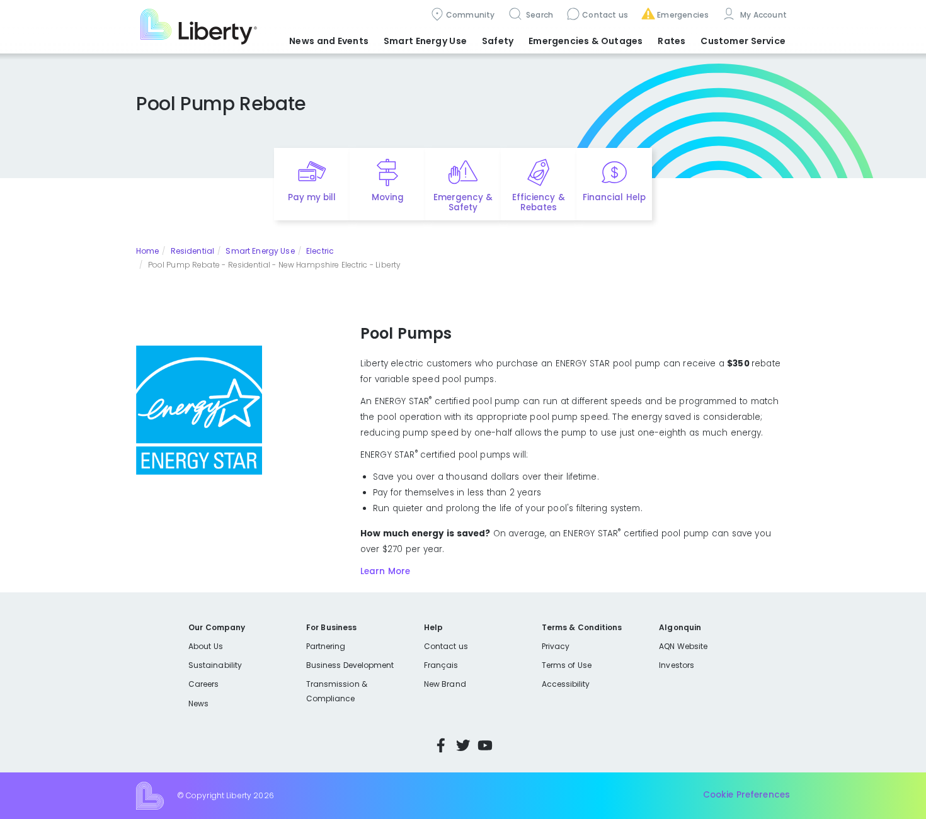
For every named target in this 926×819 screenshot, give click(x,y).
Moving (388, 197)
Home (147, 251)
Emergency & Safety (463, 202)
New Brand (445, 684)
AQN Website (683, 646)
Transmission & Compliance (336, 691)
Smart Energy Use (260, 251)
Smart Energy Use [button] (425, 41)
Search (539, 14)
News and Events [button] (329, 41)
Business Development (350, 665)
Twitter (463, 745)
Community (470, 14)
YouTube (485, 745)
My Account (762, 14)
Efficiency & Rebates (538, 202)
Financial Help (614, 197)
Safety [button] (497, 41)
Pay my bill (312, 197)
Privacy (555, 646)
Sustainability (215, 665)
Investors (676, 665)
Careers (203, 684)
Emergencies (683, 14)
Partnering (326, 646)
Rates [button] (671, 41)
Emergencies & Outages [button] (586, 41)
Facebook (441, 745)
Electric (320, 251)
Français (441, 665)
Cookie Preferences (746, 795)
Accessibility (566, 684)
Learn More (385, 571)
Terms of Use (567, 665)
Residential (192, 251)
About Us (205, 646)
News (198, 703)
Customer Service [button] (743, 41)
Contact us (605, 14)
